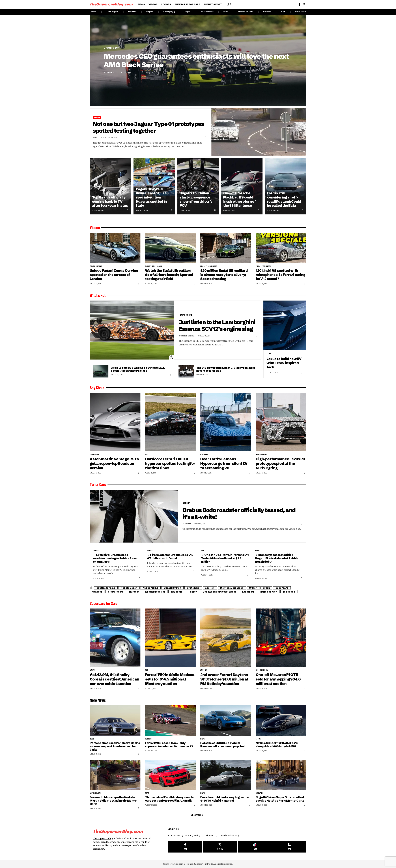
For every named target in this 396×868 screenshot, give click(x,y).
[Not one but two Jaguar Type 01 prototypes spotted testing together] (258, 132)
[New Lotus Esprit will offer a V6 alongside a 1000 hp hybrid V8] (281, 720)
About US (173, 829)
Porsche (267, 12)
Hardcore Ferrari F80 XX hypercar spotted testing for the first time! (170, 463)
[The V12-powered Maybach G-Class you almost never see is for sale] (186, 371)
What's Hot (97, 295)
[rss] (289, 847)
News (203, 550)
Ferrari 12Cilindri (263, 266)
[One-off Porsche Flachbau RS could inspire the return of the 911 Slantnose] (242, 186)
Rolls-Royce (301, 12)
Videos (95, 227)
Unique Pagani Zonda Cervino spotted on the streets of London (114, 274)
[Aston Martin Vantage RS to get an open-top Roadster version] (115, 422)
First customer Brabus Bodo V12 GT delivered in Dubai (170, 556)
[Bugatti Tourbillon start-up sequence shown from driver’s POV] (198, 186)
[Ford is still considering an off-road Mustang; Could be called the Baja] (285, 186)
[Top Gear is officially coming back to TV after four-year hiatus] (110, 186)
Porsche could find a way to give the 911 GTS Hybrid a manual (224, 798)
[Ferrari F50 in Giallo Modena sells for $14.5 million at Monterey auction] (170, 637)
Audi (283, 12)
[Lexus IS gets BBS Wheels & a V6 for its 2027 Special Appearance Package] (100, 371)
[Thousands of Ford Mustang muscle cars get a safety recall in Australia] (170, 775)
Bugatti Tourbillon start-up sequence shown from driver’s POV (196, 199)
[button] (229, 4)
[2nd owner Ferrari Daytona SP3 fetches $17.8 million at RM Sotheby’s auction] (225, 637)
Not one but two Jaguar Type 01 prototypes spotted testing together (148, 127)
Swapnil (188, 523)
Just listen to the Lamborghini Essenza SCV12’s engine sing (217, 325)
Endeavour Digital (204, 864)
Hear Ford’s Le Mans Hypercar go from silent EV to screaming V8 (223, 463)
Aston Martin (207, 12)
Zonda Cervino (96, 266)
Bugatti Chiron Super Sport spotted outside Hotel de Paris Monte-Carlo (280, 798)
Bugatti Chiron (172, 588)
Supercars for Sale (103, 603)
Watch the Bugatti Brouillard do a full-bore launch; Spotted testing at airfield (169, 274)
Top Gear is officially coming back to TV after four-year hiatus (110, 201)
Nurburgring (261, 454)
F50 (146, 670)
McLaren (132, 12)
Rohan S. (110, 72)
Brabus (186, 503)
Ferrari (93, 12)
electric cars (115, 591)
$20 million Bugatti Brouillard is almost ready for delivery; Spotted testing (224, 274)
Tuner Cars (98, 484)
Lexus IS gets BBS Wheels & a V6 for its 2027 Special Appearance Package (138, 369)
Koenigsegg (169, 12)
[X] (304, 4)
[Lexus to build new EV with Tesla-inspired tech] (284, 325)
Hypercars (204, 454)
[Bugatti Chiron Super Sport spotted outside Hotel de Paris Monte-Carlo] (281, 775)
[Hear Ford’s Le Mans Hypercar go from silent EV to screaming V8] (225, 422)
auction (209, 588)
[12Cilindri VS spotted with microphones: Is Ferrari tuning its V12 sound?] (281, 248)
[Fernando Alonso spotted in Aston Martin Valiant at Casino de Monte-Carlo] (115, 775)
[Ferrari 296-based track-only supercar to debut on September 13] (170, 720)
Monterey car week (231, 588)
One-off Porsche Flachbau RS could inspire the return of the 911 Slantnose (239, 199)
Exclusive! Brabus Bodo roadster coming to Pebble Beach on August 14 (115, 558)
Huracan (134, 591)
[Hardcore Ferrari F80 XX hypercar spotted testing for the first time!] (170, 422)
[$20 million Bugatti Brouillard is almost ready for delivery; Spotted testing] (225, 248)
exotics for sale (106, 588)
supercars (281, 588)
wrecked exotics (155, 591)
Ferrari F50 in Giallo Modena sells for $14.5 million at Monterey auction (170, 679)
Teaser (192, 591)
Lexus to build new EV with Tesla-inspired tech (284, 363)
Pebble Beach (129, 588)
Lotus (258, 738)
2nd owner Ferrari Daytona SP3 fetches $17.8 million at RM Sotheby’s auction (224, 679)
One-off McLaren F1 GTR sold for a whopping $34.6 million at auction (278, 679)
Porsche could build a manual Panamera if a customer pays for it (223, 744)
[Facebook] (299, 4)
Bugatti (149, 12)
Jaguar (97, 117)
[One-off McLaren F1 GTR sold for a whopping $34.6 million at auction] (281, 637)
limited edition (268, 591)
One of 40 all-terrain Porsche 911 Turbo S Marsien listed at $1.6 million (225, 558)
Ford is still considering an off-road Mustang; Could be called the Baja (284, 199)
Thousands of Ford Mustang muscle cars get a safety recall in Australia (169, 798)
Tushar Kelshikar (188, 335)
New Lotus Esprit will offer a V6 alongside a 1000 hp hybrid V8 (276, 744)
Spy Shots (97, 387)
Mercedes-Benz (245, 12)
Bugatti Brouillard (153, 266)
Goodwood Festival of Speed (220, 591)
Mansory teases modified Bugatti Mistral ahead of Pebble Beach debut (276, 558)
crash (266, 588)
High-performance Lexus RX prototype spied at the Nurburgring (281, 463)
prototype (94, 454)
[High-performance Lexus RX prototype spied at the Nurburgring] (281, 422)
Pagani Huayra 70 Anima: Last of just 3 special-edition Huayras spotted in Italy (152, 197)
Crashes (97, 591)
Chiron (253, 588)
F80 (146, 454)
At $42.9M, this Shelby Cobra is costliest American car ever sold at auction (114, 679)
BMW (225, 12)
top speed (289, 591)
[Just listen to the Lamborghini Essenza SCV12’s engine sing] (132, 330)
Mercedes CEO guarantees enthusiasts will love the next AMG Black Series (196, 60)
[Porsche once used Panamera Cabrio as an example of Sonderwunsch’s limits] (115, 720)
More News (98, 700)
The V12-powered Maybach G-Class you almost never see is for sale (225, 369)
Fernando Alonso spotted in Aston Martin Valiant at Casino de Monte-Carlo (113, 800)
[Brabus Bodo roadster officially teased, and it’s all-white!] (134, 516)
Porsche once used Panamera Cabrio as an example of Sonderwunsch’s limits (115, 746)
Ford (147, 793)
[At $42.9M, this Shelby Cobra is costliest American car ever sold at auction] (115, 637)
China (269, 353)
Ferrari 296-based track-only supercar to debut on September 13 (169, 744)
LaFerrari (248, 591)
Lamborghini (112, 12)
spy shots (176, 591)
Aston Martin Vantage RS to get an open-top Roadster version (114, 463)
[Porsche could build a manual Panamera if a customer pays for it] (225, 720)
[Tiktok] (254, 847)
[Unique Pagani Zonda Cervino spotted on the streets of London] (115, 248)
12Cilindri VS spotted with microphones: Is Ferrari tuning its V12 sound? (280, 274)
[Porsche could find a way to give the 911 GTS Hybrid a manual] (225, 775)
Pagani (188, 12)
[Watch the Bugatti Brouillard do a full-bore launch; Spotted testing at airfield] (170, 248)
